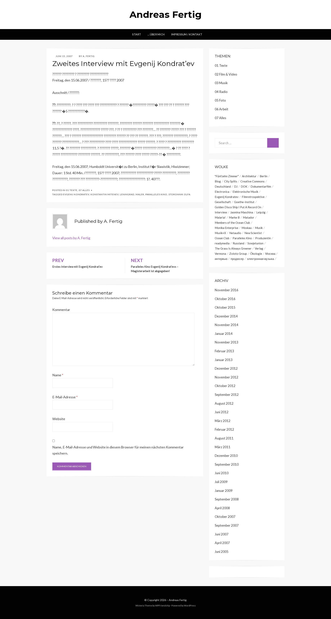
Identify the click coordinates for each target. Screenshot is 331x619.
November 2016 (226, 290)
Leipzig (260, 212)
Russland (238, 243)
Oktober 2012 (225, 386)
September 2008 (227, 499)
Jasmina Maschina (241, 212)
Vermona (220, 253)
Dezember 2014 (226, 316)
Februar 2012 (224, 429)
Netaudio (235, 233)
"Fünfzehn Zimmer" (227, 176)
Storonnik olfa (179, 194)
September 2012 (227, 395)
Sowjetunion (255, 243)
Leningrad (127, 194)
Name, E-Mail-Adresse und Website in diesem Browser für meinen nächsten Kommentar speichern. (118, 450)
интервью (221, 258)
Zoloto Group (238, 253)
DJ (236, 186)
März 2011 (222, 447)
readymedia (222, 243)
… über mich (156, 34)
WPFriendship (162, 605)
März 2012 (222, 421)
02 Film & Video (226, 74)
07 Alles (84, 190)
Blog (218, 181)
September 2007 (227, 525)
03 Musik (221, 83)
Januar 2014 (224, 334)
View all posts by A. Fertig (71, 238)
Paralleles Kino (156, 194)
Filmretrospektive (253, 196)
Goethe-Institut (244, 202)
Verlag (259, 248)
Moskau (247, 227)
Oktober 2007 (225, 517)
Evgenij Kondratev (76, 194)
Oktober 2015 (225, 307)
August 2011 (224, 438)
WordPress (190, 605)
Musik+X (220, 233)
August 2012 (224, 403)
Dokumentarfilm (261, 186)
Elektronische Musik (245, 191)
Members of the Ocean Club (232, 222)
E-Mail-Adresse (65, 397)
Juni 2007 (222, 534)
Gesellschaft (223, 202)
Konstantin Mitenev (105, 194)
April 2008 (222, 508)
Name (57, 375)
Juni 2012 (222, 412)
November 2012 (226, 377)
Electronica (222, 191)
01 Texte (71, 190)
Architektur (249, 176)
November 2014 (226, 325)
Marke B (234, 217)
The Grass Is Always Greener (233, 248)
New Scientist (253, 233)
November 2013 (226, 342)
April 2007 (222, 543)
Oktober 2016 (225, 299)
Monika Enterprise (226, 227)
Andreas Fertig (165, 14)
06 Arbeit (221, 109)
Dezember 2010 (226, 456)
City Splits (230, 181)
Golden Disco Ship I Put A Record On (238, 207)
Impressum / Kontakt (186, 34)
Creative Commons (252, 181)
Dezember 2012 (226, 368)
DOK (244, 186)
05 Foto (220, 100)
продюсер (237, 258)
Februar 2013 (224, 351)
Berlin (263, 176)
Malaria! (220, 217)
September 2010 (227, 464)
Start (136, 34)
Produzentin (263, 238)
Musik (259, 227)
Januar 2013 (224, 360)
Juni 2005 (222, 552)
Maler (140, 194)
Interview (221, 212)
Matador (248, 217)
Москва (270, 253)
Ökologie (256, 253)
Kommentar (61, 309)
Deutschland (223, 186)
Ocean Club (222, 238)
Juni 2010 (222, 473)
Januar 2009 (224, 491)
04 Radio (221, 92)
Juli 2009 (221, 482)
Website (58, 419)
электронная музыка (260, 258)
